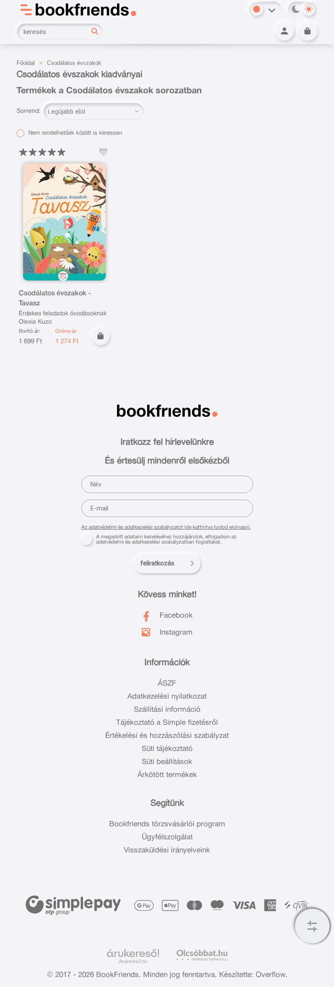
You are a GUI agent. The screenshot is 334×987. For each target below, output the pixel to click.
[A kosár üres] (307, 31)
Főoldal (26, 63)
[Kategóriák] (312, 926)
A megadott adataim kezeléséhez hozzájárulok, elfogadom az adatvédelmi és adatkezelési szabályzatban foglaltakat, (166, 539)
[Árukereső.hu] (133, 953)
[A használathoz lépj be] (103, 152)
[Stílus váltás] (256, 9)
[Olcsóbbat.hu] (202, 955)
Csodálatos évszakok (74, 63)
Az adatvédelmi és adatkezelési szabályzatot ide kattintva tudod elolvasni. (166, 527)
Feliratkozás (157, 563)
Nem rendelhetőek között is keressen (74, 133)
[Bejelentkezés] (284, 31)
